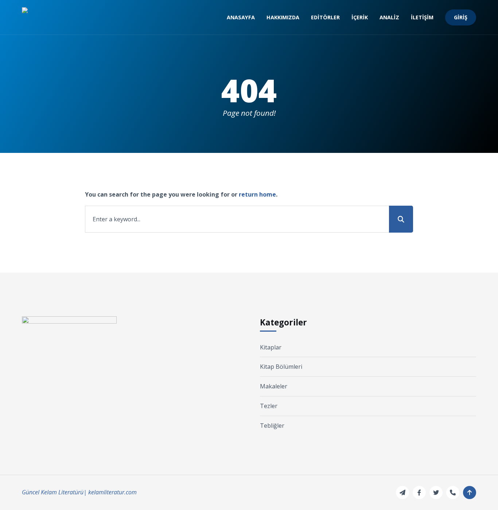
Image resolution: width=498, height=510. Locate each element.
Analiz (389, 17)
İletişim (422, 17)
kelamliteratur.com (112, 492)
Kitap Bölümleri (281, 367)
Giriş (460, 17)
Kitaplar (270, 347)
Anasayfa (241, 17)
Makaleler (273, 386)
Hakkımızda (282, 17)
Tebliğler (272, 426)
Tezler (268, 406)
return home (257, 194)
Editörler (325, 17)
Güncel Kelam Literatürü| (54, 492)
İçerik (359, 17)
